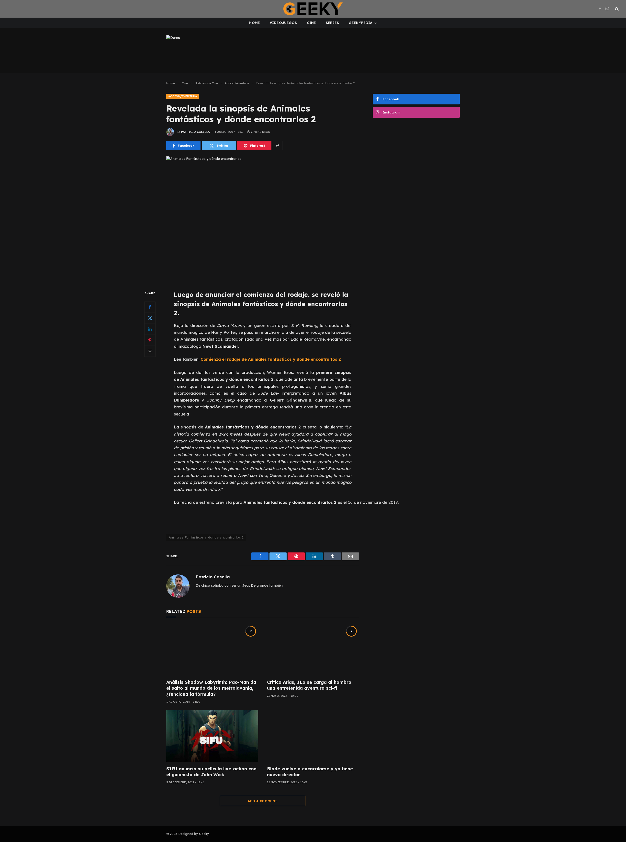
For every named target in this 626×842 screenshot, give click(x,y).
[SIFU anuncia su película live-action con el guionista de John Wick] (212, 736)
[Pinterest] (150, 340)
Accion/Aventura (182, 96)
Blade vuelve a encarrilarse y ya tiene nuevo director (310, 771)
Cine (311, 23)
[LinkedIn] (150, 329)
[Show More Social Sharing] (277, 145)
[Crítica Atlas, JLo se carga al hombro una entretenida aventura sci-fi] (313, 649)
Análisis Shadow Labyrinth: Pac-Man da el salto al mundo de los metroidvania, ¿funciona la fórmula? (211, 688)
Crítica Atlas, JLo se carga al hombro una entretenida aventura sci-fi (309, 685)
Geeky (204, 834)
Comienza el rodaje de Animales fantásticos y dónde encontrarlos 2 (271, 359)
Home (254, 23)
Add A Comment (262, 801)
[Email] (150, 351)
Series (332, 23)
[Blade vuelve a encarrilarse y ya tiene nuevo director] (313, 736)
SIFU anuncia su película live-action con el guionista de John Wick (211, 771)
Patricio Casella (195, 132)
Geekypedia (360, 23)
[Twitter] (150, 318)
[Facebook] (150, 307)
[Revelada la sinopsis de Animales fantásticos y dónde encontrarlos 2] (262, 219)
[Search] (616, 8)
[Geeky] (313, 9)
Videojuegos (283, 23)
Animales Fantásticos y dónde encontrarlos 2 (206, 537)
